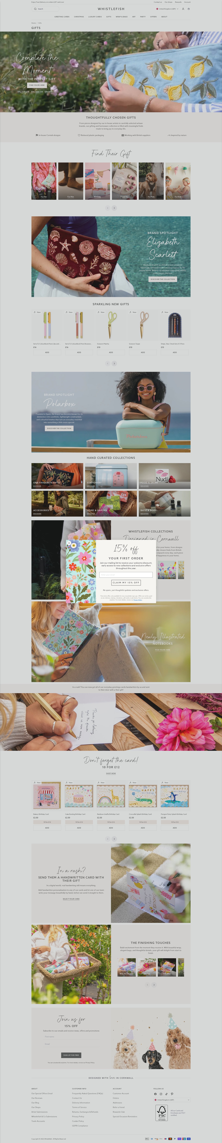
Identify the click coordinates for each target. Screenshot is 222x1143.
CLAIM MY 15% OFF (126, 582)
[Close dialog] (69, 543)
